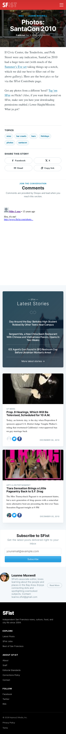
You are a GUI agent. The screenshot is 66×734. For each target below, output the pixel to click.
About (5, 660)
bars (33, 136)
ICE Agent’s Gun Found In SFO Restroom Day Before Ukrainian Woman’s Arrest (33, 351)
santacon (22, 142)
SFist (8, 613)
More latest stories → (33, 361)
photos (10, 142)
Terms (5, 728)
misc (21, 16)
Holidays (45, 136)
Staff (5, 665)
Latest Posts (9, 636)
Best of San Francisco (13, 646)
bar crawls (21, 136)
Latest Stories (33, 303)
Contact (6, 680)
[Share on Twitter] (14, 438)
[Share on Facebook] (19, 438)
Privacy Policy (9, 722)
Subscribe (33, 559)
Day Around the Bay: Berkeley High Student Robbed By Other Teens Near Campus (33, 323)
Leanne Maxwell (37, 16)
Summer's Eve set (16, 67)
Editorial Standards (12, 670)
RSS (4, 704)
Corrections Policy (11, 675)
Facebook (7, 694)
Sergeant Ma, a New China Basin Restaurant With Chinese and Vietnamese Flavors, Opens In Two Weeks (33, 337)
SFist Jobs (8, 641)
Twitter (6, 699)
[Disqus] (33, 244)
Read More (54, 585)
